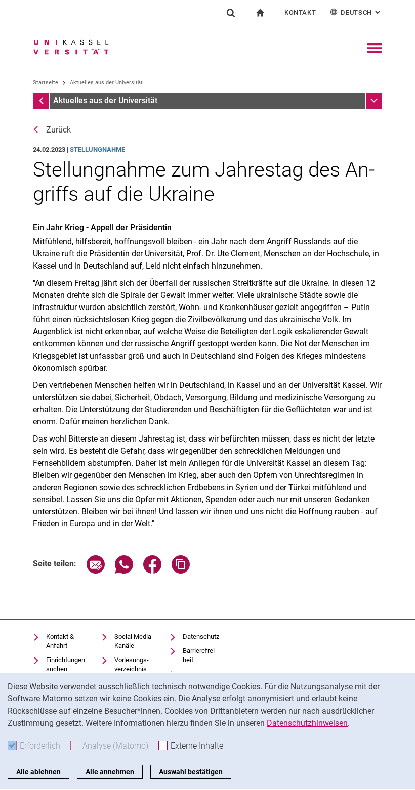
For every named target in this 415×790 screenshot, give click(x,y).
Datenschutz (201, 636)
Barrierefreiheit (200, 655)
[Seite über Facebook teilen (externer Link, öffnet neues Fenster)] (152, 571)
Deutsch (361, 12)
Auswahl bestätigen (191, 772)
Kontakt (300, 12)
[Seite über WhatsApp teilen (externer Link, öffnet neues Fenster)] (124, 571)
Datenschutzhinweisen (307, 723)
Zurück (58, 130)
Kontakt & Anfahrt (60, 641)
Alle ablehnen (38, 772)
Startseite (45, 82)
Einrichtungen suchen (65, 664)
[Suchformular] (231, 13)
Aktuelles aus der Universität (106, 82)
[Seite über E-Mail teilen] (96, 571)
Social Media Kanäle (132, 641)
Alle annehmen (110, 772)
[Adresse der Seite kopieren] (181, 571)
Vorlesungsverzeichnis (131, 664)
